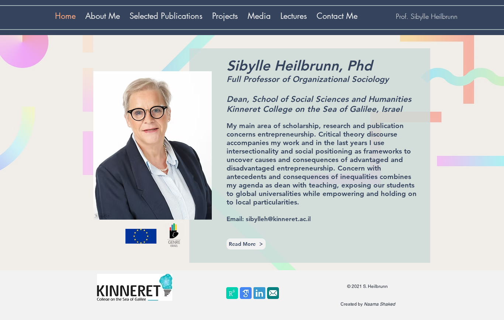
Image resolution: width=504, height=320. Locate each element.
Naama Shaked (379, 304)
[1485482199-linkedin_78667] (259, 293)
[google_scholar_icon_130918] (246, 293)
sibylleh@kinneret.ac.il (278, 219)
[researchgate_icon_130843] (232, 293)
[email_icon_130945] (273, 293)
